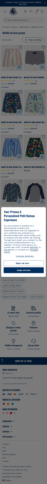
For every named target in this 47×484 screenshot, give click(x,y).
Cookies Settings (25, 256)
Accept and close (23, 270)
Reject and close (22, 263)
